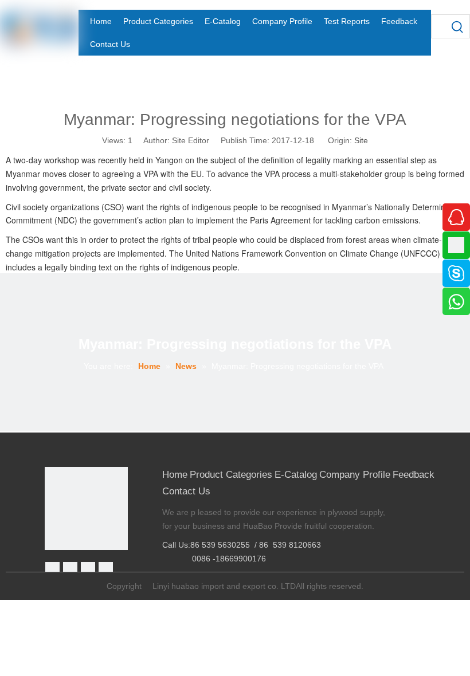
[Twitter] (88, 569)
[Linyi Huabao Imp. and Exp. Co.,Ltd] (86, 508)
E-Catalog (296, 474)
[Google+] (70, 569)
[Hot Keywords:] (457, 26)
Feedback (413, 474)
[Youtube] (106, 569)
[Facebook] (52, 569)
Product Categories (231, 474)
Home (174, 474)
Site (361, 140)
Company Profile (354, 474)
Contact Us (186, 491)
